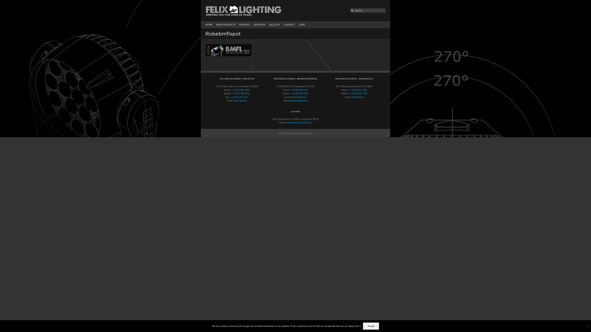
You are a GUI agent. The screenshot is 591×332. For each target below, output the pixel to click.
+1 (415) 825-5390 (358, 89)
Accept (371, 326)
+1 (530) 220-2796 (358, 93)
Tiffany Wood (357, 97)
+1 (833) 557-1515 (239, 97)
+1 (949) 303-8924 (241, 93)
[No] (587, 326)
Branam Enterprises (298, 100)
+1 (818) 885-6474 (299, 89)
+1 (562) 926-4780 (240, 89)
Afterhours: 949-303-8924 (299, 122)
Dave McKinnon (298, 97)
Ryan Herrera (240, 100)
